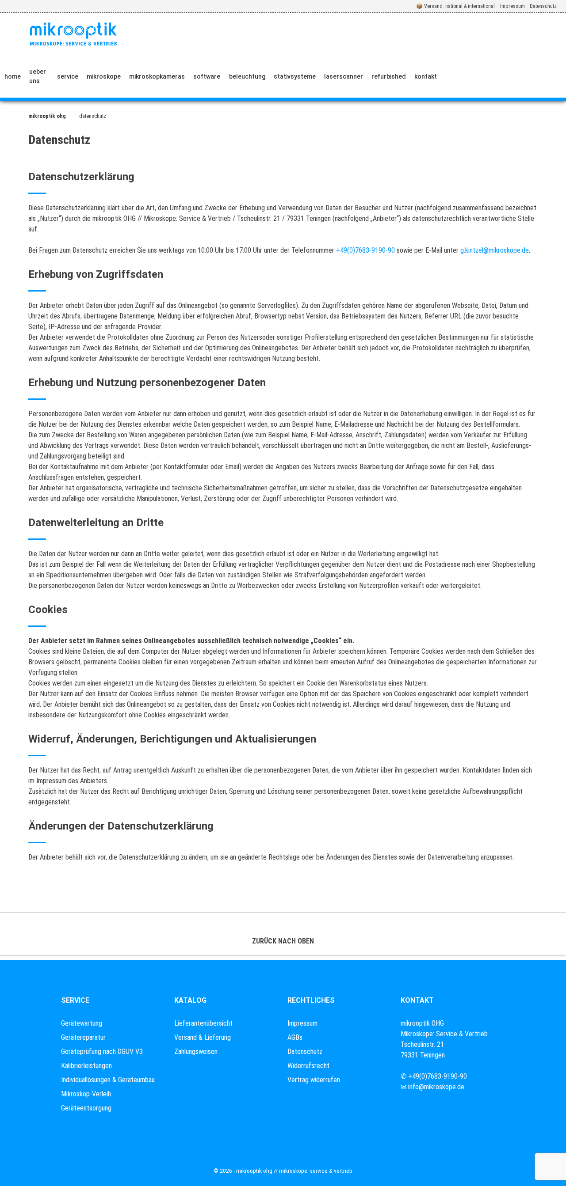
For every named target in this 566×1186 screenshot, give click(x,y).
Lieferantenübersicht (203, 1023)
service (67, 76)
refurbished (388, 76)
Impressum (512, 6)
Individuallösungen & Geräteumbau (108, 1080)
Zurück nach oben (283, 941)
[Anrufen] (454, 76)
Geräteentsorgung (86, 1108)
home (12, 76)
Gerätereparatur (83, 1037)
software (206, 76)
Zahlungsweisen (196, 1051)
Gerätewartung (81, 1023)
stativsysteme (295, 76)
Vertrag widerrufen (313, 1080)
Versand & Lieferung (202, 1037)
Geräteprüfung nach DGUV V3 (102, 1051)
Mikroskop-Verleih (86, 1094)
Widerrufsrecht (308, 1065)
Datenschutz (543, 6)
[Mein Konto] (521, 76)
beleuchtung (247, 76)
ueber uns (37, 76)
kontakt (425, 76)
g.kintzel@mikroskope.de (494, 250)
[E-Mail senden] (474, 76)
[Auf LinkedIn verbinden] (495, 76)
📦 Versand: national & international (455, 6)
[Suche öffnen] (551, 76)
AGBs (294, 1037)
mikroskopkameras (157, 76)
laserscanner (343, 76)
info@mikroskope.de (436, 1087)
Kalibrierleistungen (86, 1065)
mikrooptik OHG (47, 116)
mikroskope (104, 76)
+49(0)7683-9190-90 (365, 250)
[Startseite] (73, 34)
